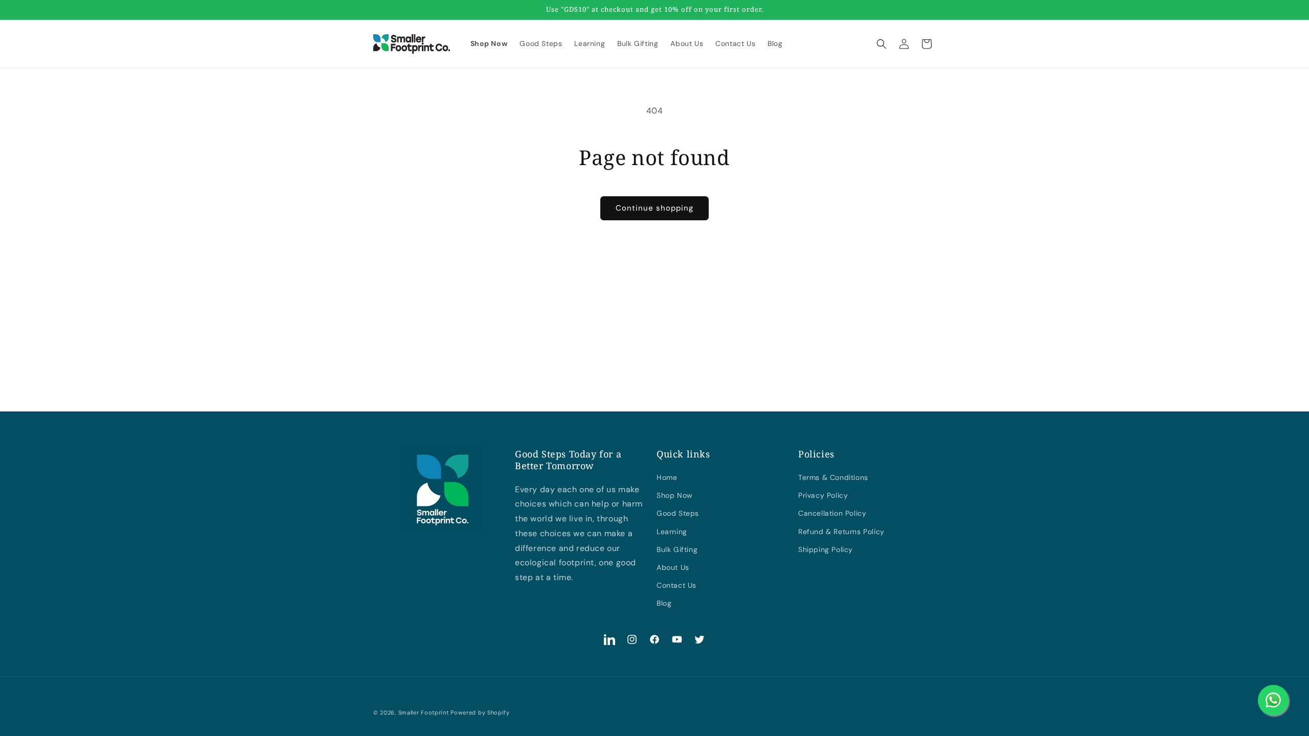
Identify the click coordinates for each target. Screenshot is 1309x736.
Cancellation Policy (832, 513)
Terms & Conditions (833, 477)
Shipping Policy (825, 549)
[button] (881, 44)
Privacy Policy (823, 495)
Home (667, 477)
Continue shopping (654, 208)
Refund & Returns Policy (841, 531)
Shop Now (675, 495)
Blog (664, 603)
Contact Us (676, 585)
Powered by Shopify (480, 712)
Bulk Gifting (677, 549)
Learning (672, 531)
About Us (673, 567)
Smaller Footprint (423, 712)
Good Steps (678, 513)
